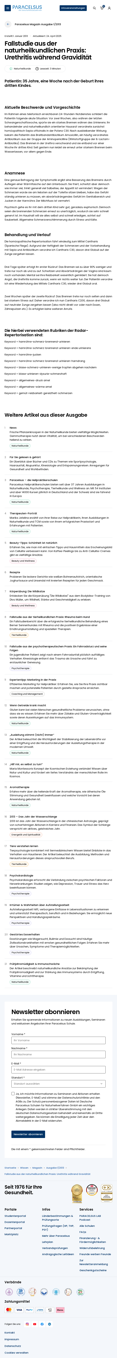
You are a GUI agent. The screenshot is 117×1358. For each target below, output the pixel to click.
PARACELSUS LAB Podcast (90, 1218)
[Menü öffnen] (8, 8)
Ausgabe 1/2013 (55, 1167)
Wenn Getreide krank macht (28, 705)
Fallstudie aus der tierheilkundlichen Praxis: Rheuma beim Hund (50, 617)
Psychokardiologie (21, 875)
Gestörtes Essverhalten (25, 934)
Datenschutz (13, 1346)
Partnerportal (13, 1228)
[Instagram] (27, 1324)
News (13, 427)
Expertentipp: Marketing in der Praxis (33, 679)
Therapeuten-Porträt (23, 513)
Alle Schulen (87, 1226)
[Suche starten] (94, 8)
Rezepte (15, 572)
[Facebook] (42, 1324)
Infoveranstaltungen (73, 8)
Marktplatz (11, 1234)
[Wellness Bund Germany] (56, 1292)
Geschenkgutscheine (93, 1270)
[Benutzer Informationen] (109, 8)
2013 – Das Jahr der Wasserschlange (33, 816)
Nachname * (19, 1048)
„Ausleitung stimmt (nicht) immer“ (32, 735)
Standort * (18, 1077)
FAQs (82, 1232)
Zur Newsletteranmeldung (93, 1262)
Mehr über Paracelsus (56, 1236)
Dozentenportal (15, 1222)
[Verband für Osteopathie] (44, 1292)
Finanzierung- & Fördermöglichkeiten (92, 1240)
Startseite (10, 1167)
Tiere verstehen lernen (24, 846)
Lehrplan (47, 1242)
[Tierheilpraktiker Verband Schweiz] (68, 1292)
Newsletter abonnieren (28, 1134)
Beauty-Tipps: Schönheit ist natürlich (33, 543)
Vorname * (18, 1034)
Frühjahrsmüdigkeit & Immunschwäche (35, 964)
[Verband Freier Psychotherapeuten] (9, 1292)
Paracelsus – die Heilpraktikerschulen (34, 480)
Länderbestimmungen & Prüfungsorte (57, 1218)
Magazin (37, 1167)
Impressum (12, 1339)
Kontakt (10, 1332)
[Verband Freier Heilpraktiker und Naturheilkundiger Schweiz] (80, 1292)
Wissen (24, 1167)
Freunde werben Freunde (95, 1254)
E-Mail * (16, 1063)
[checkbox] (13, 1093)
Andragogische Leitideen (58, 1254)
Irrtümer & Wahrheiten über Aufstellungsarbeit (39, 905)
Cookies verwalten (16, 1352)
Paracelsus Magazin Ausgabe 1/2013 (38, 24)
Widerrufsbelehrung (92, 1248)
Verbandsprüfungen (55, 1248)
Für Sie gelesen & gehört (25, 457)
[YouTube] (35, 1324)
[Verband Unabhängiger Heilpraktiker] (21, 1292)
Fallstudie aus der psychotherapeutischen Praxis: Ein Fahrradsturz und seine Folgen (58, 648)
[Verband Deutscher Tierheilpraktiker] (32, 1292)
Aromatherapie (19, 787)
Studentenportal (15, 1216)
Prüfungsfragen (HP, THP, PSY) (58, 1227)
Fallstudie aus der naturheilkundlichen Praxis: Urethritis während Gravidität (47, 1174)
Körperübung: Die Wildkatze (27, 591)
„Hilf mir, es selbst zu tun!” (26, 764)
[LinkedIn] (49, 1324)
